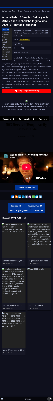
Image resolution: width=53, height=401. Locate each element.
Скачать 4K (38, 210)
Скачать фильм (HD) (26, 187)
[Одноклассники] (16, 196)
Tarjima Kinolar (24, 40)
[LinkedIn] (23, 196)
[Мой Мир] (19, 196)
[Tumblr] (26, 196)
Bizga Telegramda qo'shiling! (28, 91)
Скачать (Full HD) (35, 206)
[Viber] (29, 196)
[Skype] (36, 196)
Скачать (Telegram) (19, 210)
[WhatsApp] (33, 196)
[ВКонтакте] (12, 196)
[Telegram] (40, 196)
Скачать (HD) (16, 206)
